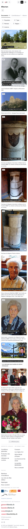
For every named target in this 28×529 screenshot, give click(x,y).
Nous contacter (19, 467)
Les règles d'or (19, 452)
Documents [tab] (5, 15)
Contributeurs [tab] (16, 15)
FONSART (10, 525)
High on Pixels (13, 527)
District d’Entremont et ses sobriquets (12, 361)
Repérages (4, 482)
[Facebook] (2, 522)
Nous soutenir (5, 485)
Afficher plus (15, 441)
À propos (17, 449)
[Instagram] (4, 522)
